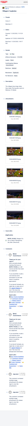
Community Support (17, 298)
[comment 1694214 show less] (7, 374)
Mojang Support (16, 300)
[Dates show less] (4, 29)
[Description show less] (4, 81)
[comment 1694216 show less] (7, 254)
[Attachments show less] (4, 98)
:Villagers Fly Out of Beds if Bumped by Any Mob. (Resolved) (15, 240)
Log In (25, 2)
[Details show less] (4, 50)
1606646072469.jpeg (15, 116)
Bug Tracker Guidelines (17, 297)
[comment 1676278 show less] (7, 314)
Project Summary (16, 302)
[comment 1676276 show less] (7, 392)
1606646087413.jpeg (15, 202)
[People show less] (4, 17)
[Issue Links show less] (4, 231)
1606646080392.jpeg (15, 159)
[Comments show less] (4, 248)
